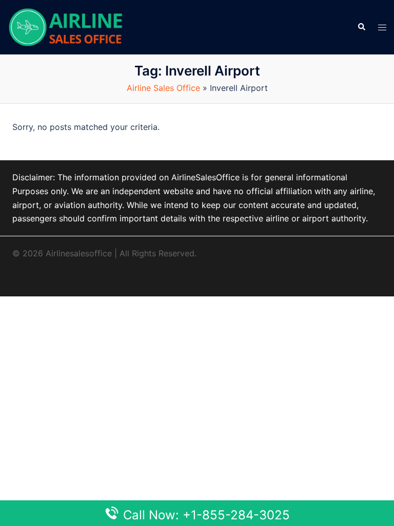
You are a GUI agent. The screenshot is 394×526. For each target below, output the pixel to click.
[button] (361, 27)
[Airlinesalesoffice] (66, 26)
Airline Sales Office (163, 88)
